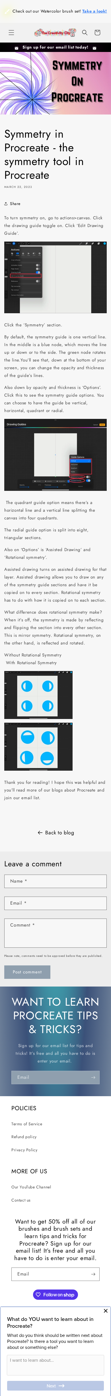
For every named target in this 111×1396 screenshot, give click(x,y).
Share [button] (15, 203)
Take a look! (63, 26)
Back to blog (59, 832)
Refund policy (24, 1137)
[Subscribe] (93, 1077)
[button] (11, 32)
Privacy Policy (24, 1150)
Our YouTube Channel (31, 1187)
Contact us (21, 1200)
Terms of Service (26, 1124)
